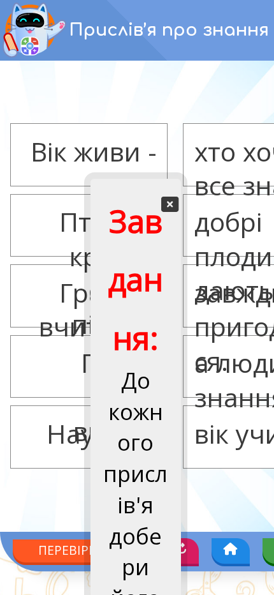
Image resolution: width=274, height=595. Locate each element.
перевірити (76, 543)
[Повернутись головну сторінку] (234, 543)
